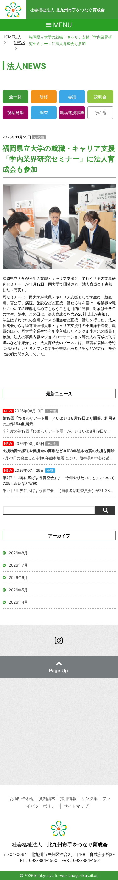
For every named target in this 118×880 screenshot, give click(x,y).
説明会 (100, 96)
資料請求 (47, 798)
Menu (61, 25)
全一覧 (15, 96)
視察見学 (15, 112)
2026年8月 (18, 553)
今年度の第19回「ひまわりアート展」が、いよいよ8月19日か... (59, 421)
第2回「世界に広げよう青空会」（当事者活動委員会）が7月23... (59, 480)
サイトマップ (76, 806)
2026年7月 (18, 565)
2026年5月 (18, 590)
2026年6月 (18, 577)
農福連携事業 (72, 112)
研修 (44, 96)
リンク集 (89, 798)
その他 (100, 112)
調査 (44, 112)
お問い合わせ (22, 798)
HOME (8, 36)
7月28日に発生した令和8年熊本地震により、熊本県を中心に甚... (59, 450)
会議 (72, 96)
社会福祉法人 (67, 9)
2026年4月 (18, 602)
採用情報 (68, 798)
